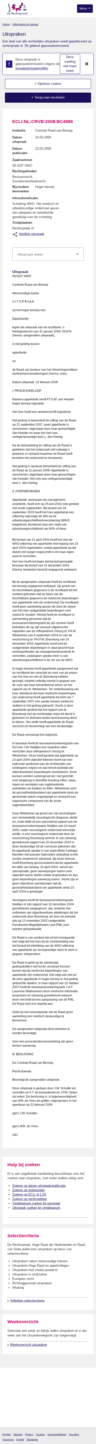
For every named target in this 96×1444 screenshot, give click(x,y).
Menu (84, 8)
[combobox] (48, 254)
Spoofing (74, 1434)
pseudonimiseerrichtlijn (32, 68)
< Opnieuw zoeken (48, 84)
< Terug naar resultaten (48, 97)
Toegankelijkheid (56, 1434)
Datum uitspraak (19, 139)
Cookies (40, 1434)
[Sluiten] (87, 64)
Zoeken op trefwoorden (28, 1190)
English (6, 1434)
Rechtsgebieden (24, 171)
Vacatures (8, 1439)
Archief (20, 1439)
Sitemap (18, 1434)
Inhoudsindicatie (25, 198)
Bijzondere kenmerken (20, 189)
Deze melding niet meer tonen (70, 64)
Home (6, 24)
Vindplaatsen (22, 222)
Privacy (29, 1434)
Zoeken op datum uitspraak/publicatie (39, 1185)
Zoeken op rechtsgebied (29, 1199)
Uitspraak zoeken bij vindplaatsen (36, 1208)
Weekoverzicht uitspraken (28, 1344)
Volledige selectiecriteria (27, 1300)
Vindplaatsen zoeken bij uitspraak (36, 1203)
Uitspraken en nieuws (25, 24)
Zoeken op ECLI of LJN (29, 1194)
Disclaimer (32, 1439)
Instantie (18, 130)
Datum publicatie (19, 151)
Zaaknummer (22, 160)
